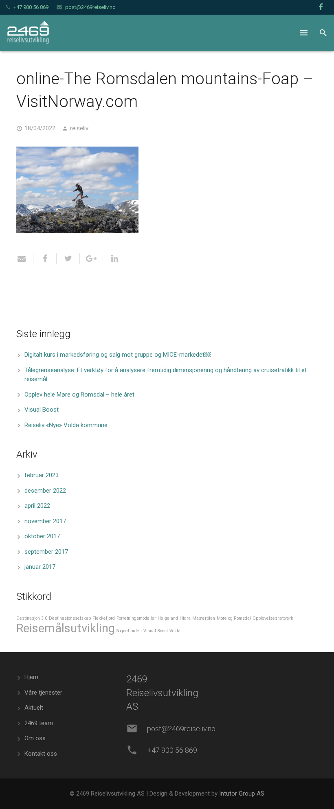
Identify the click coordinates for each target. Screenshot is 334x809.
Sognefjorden (129, 631)
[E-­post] (24, 258)
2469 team (38, 723)
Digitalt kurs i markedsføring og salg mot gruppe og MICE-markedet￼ (117, 354)
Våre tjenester (43, 692)
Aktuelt (33, 707)
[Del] (45, 258)
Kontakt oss (40, 753)
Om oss (35, 738)
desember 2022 (45, 490)
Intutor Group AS (241, 793)
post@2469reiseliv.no (90, 7)
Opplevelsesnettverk (273, 618)
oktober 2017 (42, 536)
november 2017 (45, 521)
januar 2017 (39, 566)
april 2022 (37, 505)
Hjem (31, 677)
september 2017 (46, 551)
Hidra (185, 618)
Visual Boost (41, 409)
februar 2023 (41, 475)
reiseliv (79, 128)
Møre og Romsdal (234, 618)
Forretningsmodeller (136, 618)
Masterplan (203, 618)
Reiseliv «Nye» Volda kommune (66, 425)
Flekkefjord (103, 618)
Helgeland (168, 618)
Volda (174, 631)
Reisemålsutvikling (65, 628)
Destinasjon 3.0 (31, 618)
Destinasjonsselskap (70, 618)
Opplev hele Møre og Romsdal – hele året (79, 394)
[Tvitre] (68, 258)
